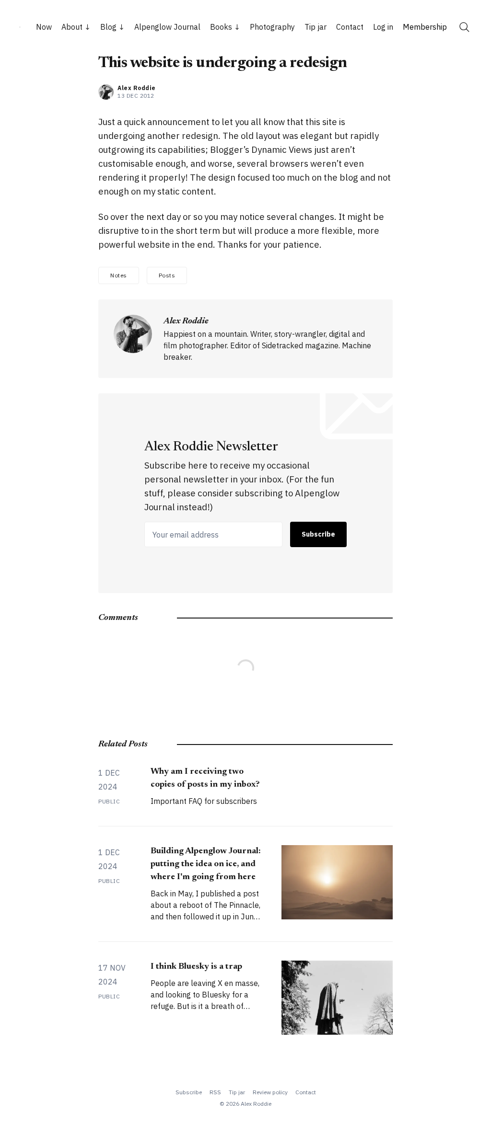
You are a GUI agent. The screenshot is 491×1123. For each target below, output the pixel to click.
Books (221, 27)
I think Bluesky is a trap (196, 967)
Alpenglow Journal (167, 27)
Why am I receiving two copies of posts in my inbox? (205, 778)
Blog (108, 27)
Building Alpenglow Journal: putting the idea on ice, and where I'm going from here (206, 864)
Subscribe (318, 534)
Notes (118, 275)
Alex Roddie (136, 88)
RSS (215, 1092)
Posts (167, 275)
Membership (425, 27)
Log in (383, 27)
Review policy (270, 1092)
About (71, 27)
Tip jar (315, 27)
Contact (349, 27)
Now (44, 27)
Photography (272, 27)
